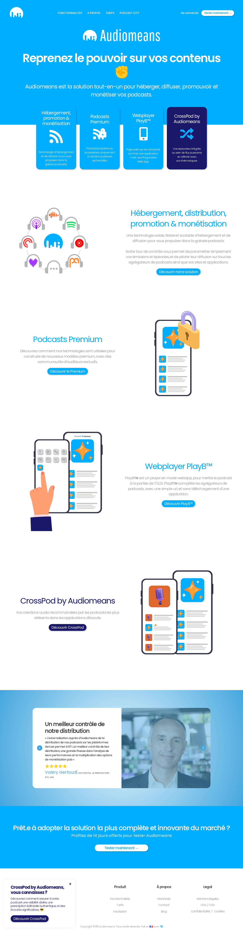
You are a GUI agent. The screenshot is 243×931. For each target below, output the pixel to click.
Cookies (219, 911)
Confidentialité (200, 911)
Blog (164, 911)
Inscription (120, 911)
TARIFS (110, 13)
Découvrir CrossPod (67, 627)
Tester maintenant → (217, 13)
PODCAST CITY (129, 13)
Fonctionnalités (120, 899)
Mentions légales (208, 899)
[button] (70, 13)
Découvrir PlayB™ (178, 503)
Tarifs (120, 905)
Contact (164, 905)
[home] (16, 13)
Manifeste (163, 899)
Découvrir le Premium (67, 371)
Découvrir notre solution (178, 271)
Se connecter (190, 13)
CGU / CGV (207, 905)
